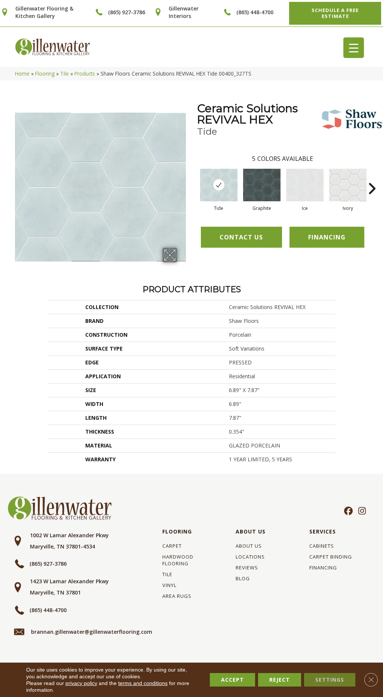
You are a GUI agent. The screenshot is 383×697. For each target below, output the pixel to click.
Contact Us (241, 237)
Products (84, 73)
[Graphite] (261, 185)
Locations (250, 556)
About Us (251, 531)
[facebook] (347, 511)
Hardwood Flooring (177, 560)
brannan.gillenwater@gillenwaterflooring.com (91, 631)
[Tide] (218, 185)
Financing (323, 567)
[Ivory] (347, 185)
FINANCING (327, 237)
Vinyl (169, 585)
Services (322, 531)
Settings (329, 679)
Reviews (247, 567)
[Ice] (304, 185)
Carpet (172, 545)
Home (22, 73)
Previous (193, 177)
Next (371, 177)
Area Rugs (177, 596)
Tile (64, 73)
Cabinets (321, 545)
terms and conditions (143, 683)
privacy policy (81, 683)
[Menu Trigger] (353, 47)
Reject (279, 679)
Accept (232, 679)
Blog (243, 578)
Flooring (45, 73)
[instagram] (360, 511)
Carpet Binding (330, 556)
